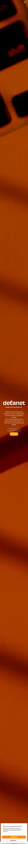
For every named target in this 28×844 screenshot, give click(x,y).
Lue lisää (14, 434)
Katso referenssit (14, 430)
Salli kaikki (14, 837)
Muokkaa (13, 840)
